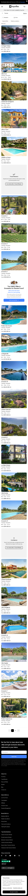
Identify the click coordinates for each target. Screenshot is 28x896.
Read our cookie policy (7, 887)
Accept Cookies (14, 891)
